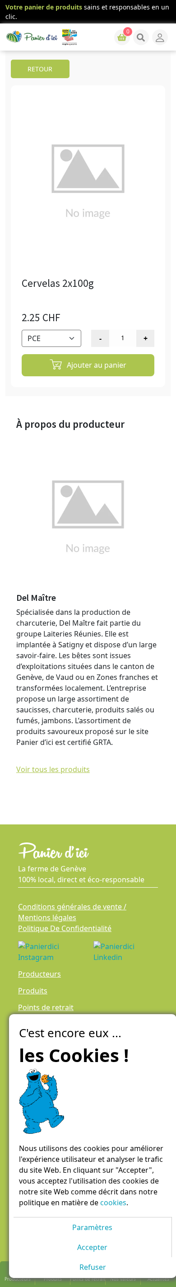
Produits (32, 991)
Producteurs (39, 974)
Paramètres (92, 1227)
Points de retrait (46, 1007)
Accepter (92, 1247)
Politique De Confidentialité (64, 928)
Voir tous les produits (53, 769)
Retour (40, 69)
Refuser (92, 1267)
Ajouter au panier (95, 365)
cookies (113, 1202)
